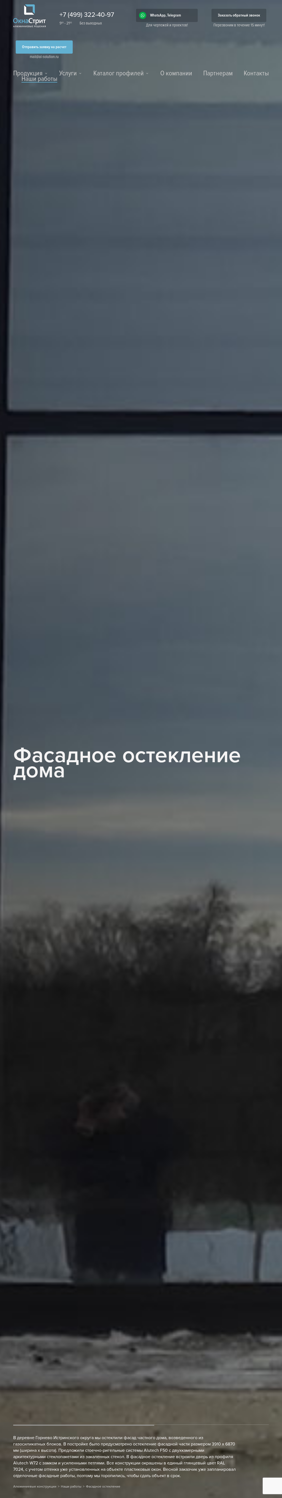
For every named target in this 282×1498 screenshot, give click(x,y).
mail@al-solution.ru (44, 56)
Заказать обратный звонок (239, 15)
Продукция (28, 73)
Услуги (68, 73)
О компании (176, 73)
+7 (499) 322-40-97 (86, 15)
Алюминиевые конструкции (34, 1487)
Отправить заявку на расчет (44, 47)
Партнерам (218, 73)
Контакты (256, 73)
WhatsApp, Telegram (165, 15)
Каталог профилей (118, 73)
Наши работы (39, 79)
